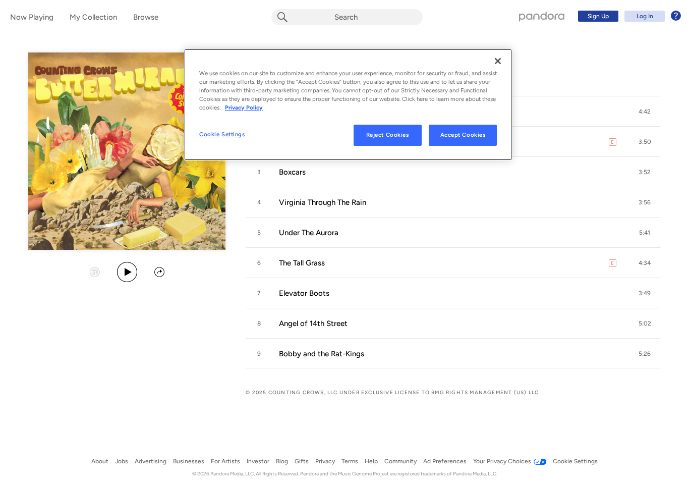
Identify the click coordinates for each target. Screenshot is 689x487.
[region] (348, 104)
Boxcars (292, 172)
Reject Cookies (387, 134)
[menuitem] (628, 16)
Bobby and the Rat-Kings (321, 353)
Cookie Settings (222, 134)
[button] (645, 111)
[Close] (498, 61)
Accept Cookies (463, 134)
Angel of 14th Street (313, 323)
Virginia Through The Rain (322, 202)
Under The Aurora (308, 232)
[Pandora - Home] (542, 16)
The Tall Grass (302, 262)
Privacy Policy (244, 107)
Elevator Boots (304, 293)
